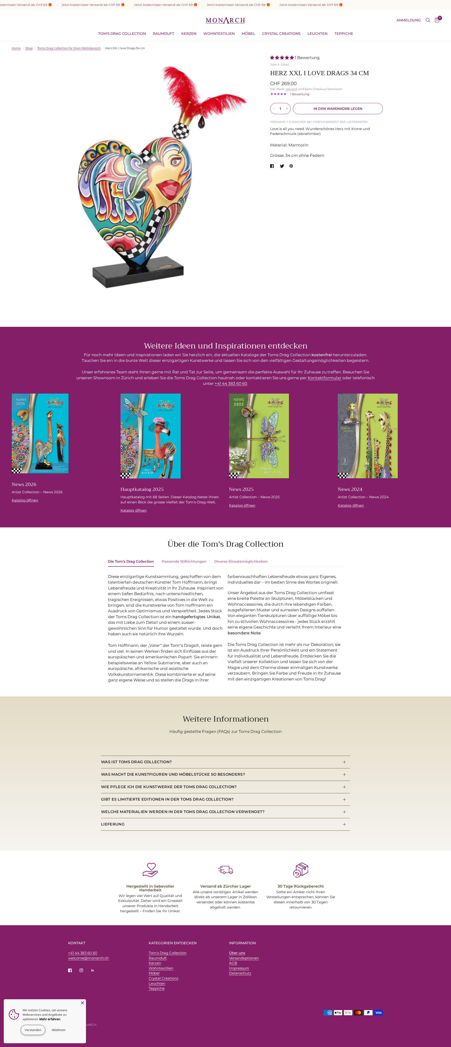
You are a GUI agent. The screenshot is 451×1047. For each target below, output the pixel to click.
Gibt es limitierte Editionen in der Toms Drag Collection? (167, 799)
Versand (291, 89)
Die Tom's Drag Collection (131, 561)
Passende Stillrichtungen (184, 561)
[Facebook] (73, 970)
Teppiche (343, 33)
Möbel (248, 33)
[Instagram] (84, 970)
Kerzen (188, 33)
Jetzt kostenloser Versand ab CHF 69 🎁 (78, 4)
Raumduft (163, 33)
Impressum (239, 968)
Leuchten (317, 33)
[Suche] (427, 20)
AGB (233, 963)
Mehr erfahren (49, 1019)
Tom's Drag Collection (122, 33)
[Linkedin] (96, 970)
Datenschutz (240, 973)
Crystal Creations (281, 33)
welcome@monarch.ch (88, 958)
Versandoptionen (244, 958)
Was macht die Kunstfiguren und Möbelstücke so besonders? (173, 774)
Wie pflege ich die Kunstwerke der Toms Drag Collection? (169, 787)
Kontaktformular (324, 377)
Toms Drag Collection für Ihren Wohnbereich (69, 48)
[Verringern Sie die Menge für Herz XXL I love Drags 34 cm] (273, 108)
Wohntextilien (219, 33)
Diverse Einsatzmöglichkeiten (241, 561)
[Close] (82, 1002)
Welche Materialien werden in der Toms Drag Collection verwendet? (182, 812)
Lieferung (112, 824)
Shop (29, 48)
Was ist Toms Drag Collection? (136, 762)
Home (16, 48)
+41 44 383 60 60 (231, 383)
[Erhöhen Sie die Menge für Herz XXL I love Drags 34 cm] (286, 108)
